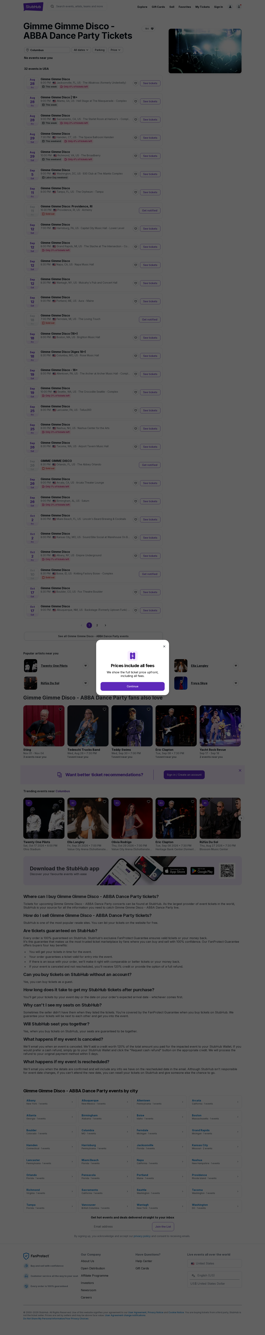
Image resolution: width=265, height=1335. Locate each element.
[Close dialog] (164, 646)
